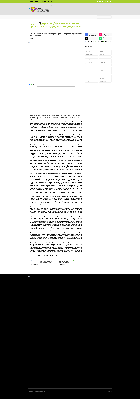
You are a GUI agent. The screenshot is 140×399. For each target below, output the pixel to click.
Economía (88, 59)
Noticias (36, 17)
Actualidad (88, 51)
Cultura (87, 56)
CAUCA (101, 51)
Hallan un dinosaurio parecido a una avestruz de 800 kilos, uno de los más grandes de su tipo (56, 26)
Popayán (88, 75)
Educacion (102, 59)
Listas (101, 65)
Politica (87, 73)
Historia (87, 65)
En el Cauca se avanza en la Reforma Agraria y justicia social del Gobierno (61, 23)
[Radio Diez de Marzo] (39, 9)
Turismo (87, 81)
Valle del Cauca (103, 81)
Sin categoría (102, 78)
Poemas (101, 70)
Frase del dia (102, 62)
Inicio (30, 17)
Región (101, 75)
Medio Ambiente (89, 67)
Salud (87, 78)
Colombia (102, 54)
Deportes (102, 56)
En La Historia (89, 62)
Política (101, 73)
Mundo (101, 67)
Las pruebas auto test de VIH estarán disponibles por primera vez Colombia (51, 27)
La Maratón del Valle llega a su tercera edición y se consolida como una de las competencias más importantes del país (73, 22)
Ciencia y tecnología (90, 54)
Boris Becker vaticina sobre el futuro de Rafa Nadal (45, 24)
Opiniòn (87, 70)
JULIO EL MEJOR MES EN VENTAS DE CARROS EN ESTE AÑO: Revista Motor (64, 263)
